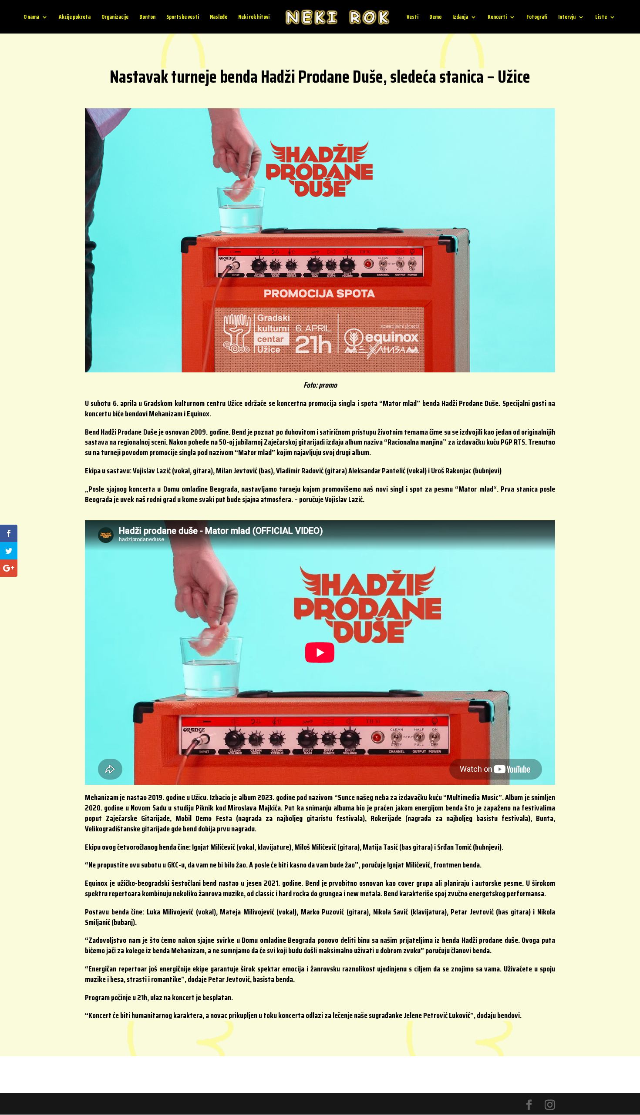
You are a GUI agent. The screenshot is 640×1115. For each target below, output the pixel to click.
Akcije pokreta (75, 17)
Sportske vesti (182, 17)
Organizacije (114, 17)
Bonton (147, 17)
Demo (435, 17)
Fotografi (536, 17)
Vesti (412, 17)
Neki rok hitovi (253, 17)
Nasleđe (218, 17)
